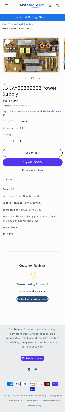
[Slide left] (25, 78)
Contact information (51, 401)
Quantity (7, 134)
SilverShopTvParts (18, 396)
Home (5, 24)
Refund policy (32, 401)
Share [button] (9, 179)
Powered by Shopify (37, 396)
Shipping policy (34, 406)
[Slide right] (39, 78)
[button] (6, 5)
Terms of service (15, 401)
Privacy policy (55, 396)
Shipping (6, 106)
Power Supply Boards (21, 24)
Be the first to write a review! (32, 299)
